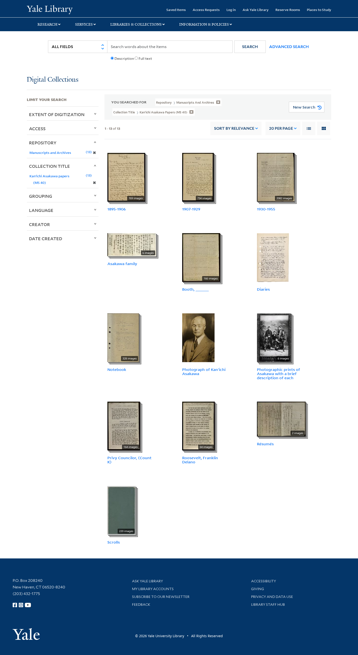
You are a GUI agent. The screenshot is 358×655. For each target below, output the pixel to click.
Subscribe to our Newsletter (160, 597)
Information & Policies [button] (204, 24)
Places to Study (319, 9)
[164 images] (123, 425)
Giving (257, 589)
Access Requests (206, 9)
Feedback (141, 604)
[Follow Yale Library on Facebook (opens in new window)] (15, 605)
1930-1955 (266, 209)
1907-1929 (191, 209)
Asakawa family (122, 263)
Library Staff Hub (268, 604)
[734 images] (198, 177)
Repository (43, 143)
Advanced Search (289, 46)
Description (124, 58)
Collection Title (49, 166)
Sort (234, 128)
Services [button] (84, 24)
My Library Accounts (153, 589)
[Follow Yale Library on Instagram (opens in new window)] (21, 605)
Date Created (45, 238)
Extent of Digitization (57, 114)
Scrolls (113, 542)
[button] (250, 46)
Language (41, 210)
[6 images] (131, 244)
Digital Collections (52, 80)
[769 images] (126, 177)
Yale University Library (49, 9)
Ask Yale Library (256, 9)
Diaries (263, 289)
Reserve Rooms (287, 9)
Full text (145, 58)
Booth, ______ (195, 289)
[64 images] (198, 425)
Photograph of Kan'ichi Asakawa (204, 371)
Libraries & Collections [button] (136, 24)
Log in (231, 9)
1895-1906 (116, 209)
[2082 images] (275, 177)
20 (281, 128)
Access (37, 128)
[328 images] (123, 337)
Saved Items (176, 9)
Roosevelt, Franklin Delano (200, 459)
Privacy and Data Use (272, 597)
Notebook (116, 369)
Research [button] (47, 24)
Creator (39, 224)
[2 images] (281, 418)
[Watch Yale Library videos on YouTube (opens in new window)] (28, 605)
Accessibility (263, 581)
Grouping (40, 196)
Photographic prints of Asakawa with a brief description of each (278, 373)
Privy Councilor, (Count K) (129, 459)
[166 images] (201, 257)
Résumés (265, 443)
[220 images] (121, 510)
